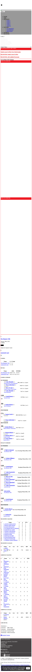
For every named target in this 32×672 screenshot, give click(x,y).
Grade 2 (8, 21)
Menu (3, 11)
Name (10, 522)
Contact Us (4, 649)
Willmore (6, 428)
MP (27, 546)
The (8, 363)
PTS (26, 522)
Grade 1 (8, 20)
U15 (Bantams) (10, 28)
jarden (7, 491)
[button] (17, 19)
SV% (22, 546)
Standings (4, 39)
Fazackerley (10, 472)
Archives (9, 25)
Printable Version (6, 635)
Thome (13, 389)
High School (10, 31)
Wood (7, 397)
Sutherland (14, 383)
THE (10, 451)
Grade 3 (8, 23)
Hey (8, 514)
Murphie (9, 381)
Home (2, 37)
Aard (7, 364)
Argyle (9, 414)
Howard (13, 428)
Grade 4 (8, 24)
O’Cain (9, 387)
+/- (21, 558)
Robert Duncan (5, 618)
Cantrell (7, 389)
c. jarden (6, 548)
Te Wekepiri (7, 406)
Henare (9, 396)
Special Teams (5, 44)
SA (9, 546)
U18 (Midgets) (10, 29)
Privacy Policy (21, 669)
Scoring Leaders (6, 43)
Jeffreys (9, 435)
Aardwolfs (3, 364)
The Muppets (4, 363)
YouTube (7, 656)
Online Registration (11, 662)
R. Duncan (6, 614)
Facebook (7, 654)
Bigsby (7, 383)
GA (14, 546)
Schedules (4, 40)
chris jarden (6, 550)
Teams (3, 45)
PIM (28, 558)
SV (17, 546)
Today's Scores (6, 41)
